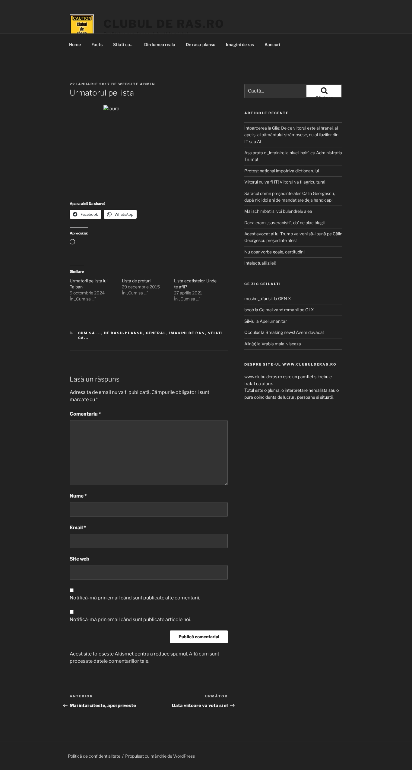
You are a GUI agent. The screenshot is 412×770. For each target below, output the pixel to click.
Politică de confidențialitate (94, 756)
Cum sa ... (89, 333)
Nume (78, 496)
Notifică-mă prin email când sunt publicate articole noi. (130, 619)
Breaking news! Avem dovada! (294, 332)
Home (75, 44)
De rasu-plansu (200, 44)
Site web (79, 559)
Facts (97, 44)
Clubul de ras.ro (163, 23)
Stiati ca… (123, 44)
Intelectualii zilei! (260, 263)
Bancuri (272, 44)
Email (78, 527)
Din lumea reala (159, 44)
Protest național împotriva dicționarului (281, 170)
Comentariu (85, 414)
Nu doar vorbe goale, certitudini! (274, 251)
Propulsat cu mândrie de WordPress (160, 756)
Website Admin (136, 84)
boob (249, 309)
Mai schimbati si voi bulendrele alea (278, 211)
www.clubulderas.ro (263, 376)
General (156, 333)
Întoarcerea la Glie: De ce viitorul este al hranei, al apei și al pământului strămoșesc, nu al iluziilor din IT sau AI (291, 134)
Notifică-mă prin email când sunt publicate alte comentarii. (135, 598)
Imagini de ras (240, 44)
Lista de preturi (136, 280)
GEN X (284, 298)
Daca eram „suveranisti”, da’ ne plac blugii (284, 222)
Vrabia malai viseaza (281, 343)
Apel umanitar (273, 321)
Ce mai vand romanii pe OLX (286, 309)
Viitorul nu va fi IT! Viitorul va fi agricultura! (284, 181)
